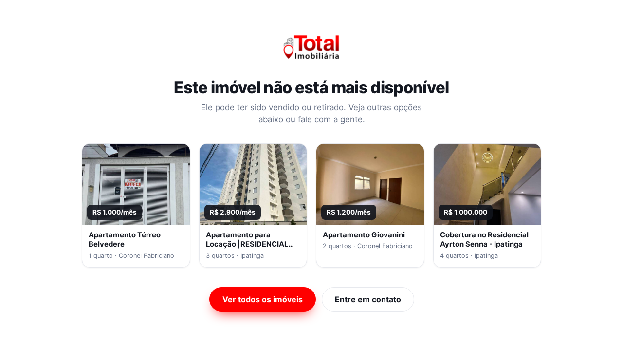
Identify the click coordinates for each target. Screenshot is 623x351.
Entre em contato (368, 299)
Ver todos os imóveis (262, 299)
